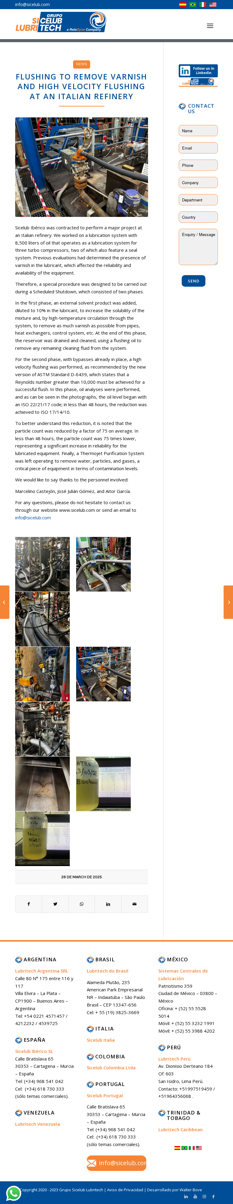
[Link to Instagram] (204, 1196)
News (81, 64)
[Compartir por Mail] (135, 904)
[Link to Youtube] (195, 1196)
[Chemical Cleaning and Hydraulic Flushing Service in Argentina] (4, 602)
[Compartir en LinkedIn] (108, 904)
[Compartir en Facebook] (28, 904)
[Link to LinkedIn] (186, 1196)
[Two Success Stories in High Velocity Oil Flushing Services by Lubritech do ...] (228, 602)
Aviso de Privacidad (125, 1189)
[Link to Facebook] (213, 1196)
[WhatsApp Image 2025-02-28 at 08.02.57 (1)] (81, 167)
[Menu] (210, 25)
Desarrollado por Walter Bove (174, 1189)
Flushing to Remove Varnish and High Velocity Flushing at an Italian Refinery (81, 86)
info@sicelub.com (33, 517)
